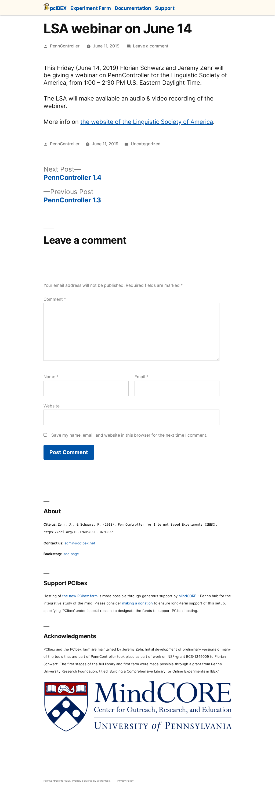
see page (71, 554)
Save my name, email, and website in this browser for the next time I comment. (129, 435)
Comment (55, 299)
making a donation (137, 603)
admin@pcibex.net (79, 543)
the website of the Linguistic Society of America (146, 121)
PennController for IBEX (57, 780)
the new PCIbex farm (79, 596)
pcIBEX (58, 8)
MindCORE (187, 596)
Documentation (133, 8)
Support (164, 8)
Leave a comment (150, 46)
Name (51, 376)
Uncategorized (146, 143)
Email (142, 376)
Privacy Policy (125, 780)
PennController (64, 46)
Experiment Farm (90, 8)
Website (52, 406)
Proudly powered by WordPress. (91, 780)
